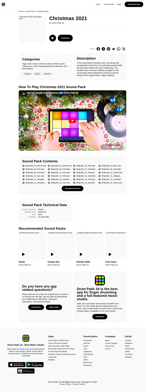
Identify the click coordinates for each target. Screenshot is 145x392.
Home (98, 4)
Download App (134, 4)
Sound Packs (109, 4)
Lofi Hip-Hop (88, 354)
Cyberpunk (87, 351)
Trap (85, 349)
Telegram (128, 357)
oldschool (47, 74)
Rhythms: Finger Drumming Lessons (62, 354)
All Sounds (87, 340)
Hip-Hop (86, 343)
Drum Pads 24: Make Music (58, 340)
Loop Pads (52, 357)
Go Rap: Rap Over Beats (57, 351)
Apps (119, 4)
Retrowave (87, 365)
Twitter (127, 351)
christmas (27, 74)
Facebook (128, 354)
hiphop (37, 74)
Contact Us (36, 307)
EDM (85, 360)
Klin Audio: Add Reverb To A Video (61, 349)
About (107, 340)
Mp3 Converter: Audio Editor (59, 346)
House (85, 346)
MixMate (51, 360)
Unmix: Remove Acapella (57, 343)
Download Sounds (72, 188)
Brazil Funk (87, 362)
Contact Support (111, 343)
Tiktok (127, 346)
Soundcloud (129, 349)
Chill (85, 357)
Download (65, 38)
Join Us (108, 349)
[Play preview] (23, 254)
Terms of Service (79, 384)
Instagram (128, 343)
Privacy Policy (65, 384)
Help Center (54, 307)
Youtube (128, 340)
